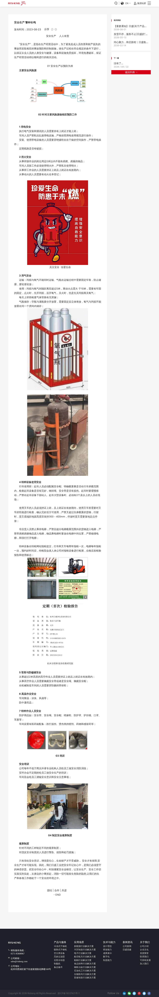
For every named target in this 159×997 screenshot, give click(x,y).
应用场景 (79, 942)
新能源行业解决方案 (84, 946)
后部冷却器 (59, 960)
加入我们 (144, 964)
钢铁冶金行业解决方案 (85, 967)
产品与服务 (60, 942)
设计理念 (107, 946)
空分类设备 (59, 953)
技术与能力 (109, 942)
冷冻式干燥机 (60, 946)
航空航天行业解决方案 (85, 957)
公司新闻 (127, 946)
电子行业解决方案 (82, 953)
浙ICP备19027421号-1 (68, 993)
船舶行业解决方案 (82, 960)
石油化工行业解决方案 (85, 971)
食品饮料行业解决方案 (85, 964)
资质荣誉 (144, 953)
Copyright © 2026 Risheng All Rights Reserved (32, 993)
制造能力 (107, 960)
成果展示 (107, 953)
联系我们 (144, 957)
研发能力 (107, 950)
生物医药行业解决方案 (85, 974)
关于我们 (145, 942)
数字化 (106, 957)
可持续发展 (145, 960)
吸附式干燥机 (60, 950)
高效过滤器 (59, 957)
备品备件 (58, 967)
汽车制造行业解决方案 (85, 950)
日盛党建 (127, 950)
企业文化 (144, 950)
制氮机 (57, 964)
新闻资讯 (128, 942)
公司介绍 (144, 946)
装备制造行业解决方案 (85, 978)
